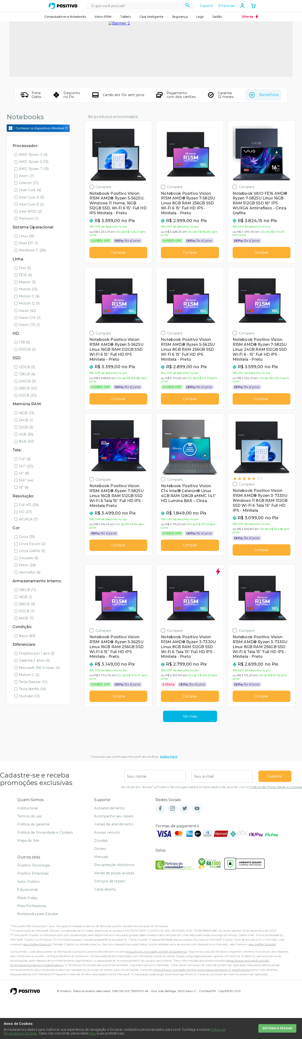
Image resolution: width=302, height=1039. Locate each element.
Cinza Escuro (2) (32, 544)
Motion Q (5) (29, 303)
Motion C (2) (29, 675)
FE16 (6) (25, 275)
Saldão (217, 16)
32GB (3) (26, 427)
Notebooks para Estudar (37, 914)
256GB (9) (27, 604)
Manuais (101, 857)
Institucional (27, 808)
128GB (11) (27, 590)
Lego (200, 16)
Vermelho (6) (29, 572)
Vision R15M (103, 16)
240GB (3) (27, 381)
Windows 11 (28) (32, 250)
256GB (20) (28, 388)
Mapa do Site (28, 840)
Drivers (100, 849)
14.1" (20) (26, 466)
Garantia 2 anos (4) (34, 660)
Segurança (180, 16)
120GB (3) (27, 367)
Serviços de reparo (109, 881)
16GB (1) (25, 597)
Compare (103, 187)
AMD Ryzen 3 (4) (33, 154)
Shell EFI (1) (28, 243)
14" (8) (24, 473)
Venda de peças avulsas (114, 873)
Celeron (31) (28, 183)
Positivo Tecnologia (33, 865)
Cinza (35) (27, 537)
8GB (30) (26, 441)
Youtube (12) (29, 696)
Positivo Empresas (33, 873)
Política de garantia (33, 824)
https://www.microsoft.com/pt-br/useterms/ (156, 951)
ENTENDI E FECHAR (277, 1028)
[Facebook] (160, 808)
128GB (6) (27, 374)
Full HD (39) (29, 505)
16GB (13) (26, 413)
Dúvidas (101, 840)
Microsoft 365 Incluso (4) (39, 668)
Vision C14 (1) (29, 318)
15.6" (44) (26, 480)
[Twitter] (184, 808)
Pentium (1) (28, 218)
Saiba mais (168, 756)
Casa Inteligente (151, 16)
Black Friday (27, 898)
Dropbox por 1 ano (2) (37, 653)
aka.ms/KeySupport (37, 944)
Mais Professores (31, 906)
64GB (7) (26, 618)
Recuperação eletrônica (114, 865)
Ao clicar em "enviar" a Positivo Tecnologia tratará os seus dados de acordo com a (211, 787)
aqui (92, 1033)
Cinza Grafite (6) (32, 551)
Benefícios (269, 95)
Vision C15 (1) (29, 325)
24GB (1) (26, 420)
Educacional (27, 889)
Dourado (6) (28, 558)
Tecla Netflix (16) (32, 689)
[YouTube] (197, 808)
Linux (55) (26, 236)
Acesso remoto (107, 832)
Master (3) (27, 282)
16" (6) (24, 487)
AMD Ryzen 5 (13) (34, 162)
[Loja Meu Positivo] (63, 6)
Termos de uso (29, 816)
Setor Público (28, 881)
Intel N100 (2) (30, 211)
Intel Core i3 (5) (31, 197)
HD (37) (25, 512)
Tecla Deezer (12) (33, 682)
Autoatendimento (109, 808)
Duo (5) (25, 268)
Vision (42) (27, 310)
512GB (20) (28, 395)
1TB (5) (24, 342)
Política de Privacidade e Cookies (276, 787)
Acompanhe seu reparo (114, 816)
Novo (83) (27, 636)
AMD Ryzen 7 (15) (34, 169)
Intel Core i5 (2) (31, 204)
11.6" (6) (25, 459)
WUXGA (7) (28, 519)
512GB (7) (26, 611)
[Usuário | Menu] (242, 5)
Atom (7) (26, 176)
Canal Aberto (105, 889)
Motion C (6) (29, 296)
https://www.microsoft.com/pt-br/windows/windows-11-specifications (201, 969)
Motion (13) (28, 289)
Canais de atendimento (113, 824)
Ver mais (190, 716)
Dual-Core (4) (30, 190)
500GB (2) (27, 349)
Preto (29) (27, 565)
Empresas (226, 6)
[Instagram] (172, 808)
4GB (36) (26, 434)
